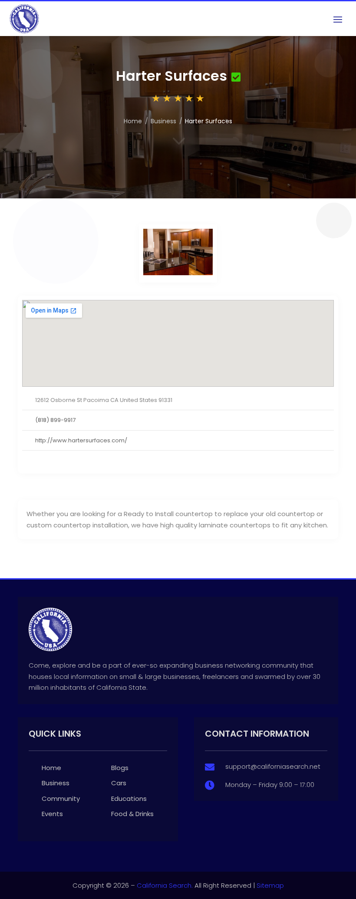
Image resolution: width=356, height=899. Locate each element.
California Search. (165, 885)
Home (133, 121)
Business (163, 121)
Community (61, 798)
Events (52, 813)
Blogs (120, 767)
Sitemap (270, 885)
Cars (118, 782)
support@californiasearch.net (272, 766)
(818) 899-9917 (55, 420)
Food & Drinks (132, 813)
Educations (129, 798)
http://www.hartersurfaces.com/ (81, 440)
